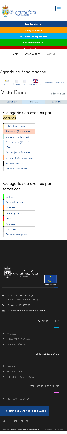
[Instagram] (22, 421)
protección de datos (17, 398)
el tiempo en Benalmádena (20, 376)
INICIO (15, 54)
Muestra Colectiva (15, 163)
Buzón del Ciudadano (18, 339)
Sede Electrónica (15, 344)
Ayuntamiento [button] (33, 24)
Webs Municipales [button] (32, 42)
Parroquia (11, 229)
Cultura (9, 196)
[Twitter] (4, 421)
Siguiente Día (56, 102)
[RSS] (27, 421)
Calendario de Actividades (54, 82)
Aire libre (10, 223)
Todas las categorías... (17, 168)
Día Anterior (12, 102)
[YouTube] (15, 421)
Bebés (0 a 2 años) (15, 126)
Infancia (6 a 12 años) (17, 136)
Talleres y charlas (14, 213)
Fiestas (9, 218)
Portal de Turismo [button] (34, 49)
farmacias (11, 366)
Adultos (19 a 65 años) (18, 152)
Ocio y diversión (14, 202)
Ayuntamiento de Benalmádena (23, 429)
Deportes (10, 207)
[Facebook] (10, 421)
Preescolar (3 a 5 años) (18, 131)
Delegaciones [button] (33, 30)
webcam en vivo (15, 371)
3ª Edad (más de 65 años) (20, 157)
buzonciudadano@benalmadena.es (26, 310)
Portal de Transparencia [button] (34, 36)
